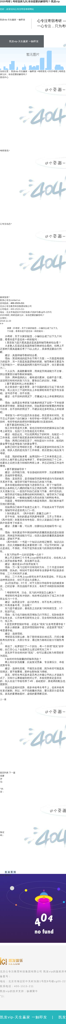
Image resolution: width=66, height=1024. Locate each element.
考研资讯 (42, 71)
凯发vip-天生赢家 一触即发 (12, 19)
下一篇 (12, 772)
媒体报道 (4, 297)
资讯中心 (4, 77)
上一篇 (3, 699)
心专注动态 (5, 224)
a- (3, 323)
